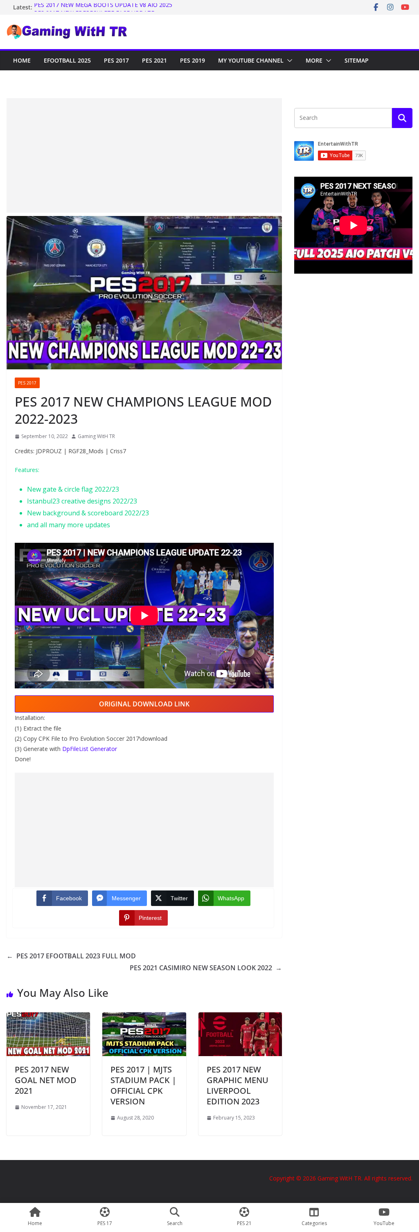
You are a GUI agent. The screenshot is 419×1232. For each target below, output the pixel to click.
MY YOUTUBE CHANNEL (251, 60)
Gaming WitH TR (96, 436)
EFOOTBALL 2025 (67, 60)
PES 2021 (154, 60)
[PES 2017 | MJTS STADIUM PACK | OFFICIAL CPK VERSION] (144, 1018)
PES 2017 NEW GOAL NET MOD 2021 (46, 1080)
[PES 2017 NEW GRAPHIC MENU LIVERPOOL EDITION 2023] (240, 1018)
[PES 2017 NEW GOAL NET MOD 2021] (48, 1018)
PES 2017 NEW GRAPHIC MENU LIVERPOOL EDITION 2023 (237, 1085)
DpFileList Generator (89, 749)
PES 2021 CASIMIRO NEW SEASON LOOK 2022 (206, 967)
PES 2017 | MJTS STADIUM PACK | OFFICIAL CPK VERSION (143, 1085)
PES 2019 (192, 60)
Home (22, 60)
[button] (288, 60)
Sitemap (357, 60)
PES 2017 (116, 60)
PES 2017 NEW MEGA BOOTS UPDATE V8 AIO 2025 (103, 7)
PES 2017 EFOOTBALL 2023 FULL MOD (71, 955)
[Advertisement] (144, 155)
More (314, 60)
